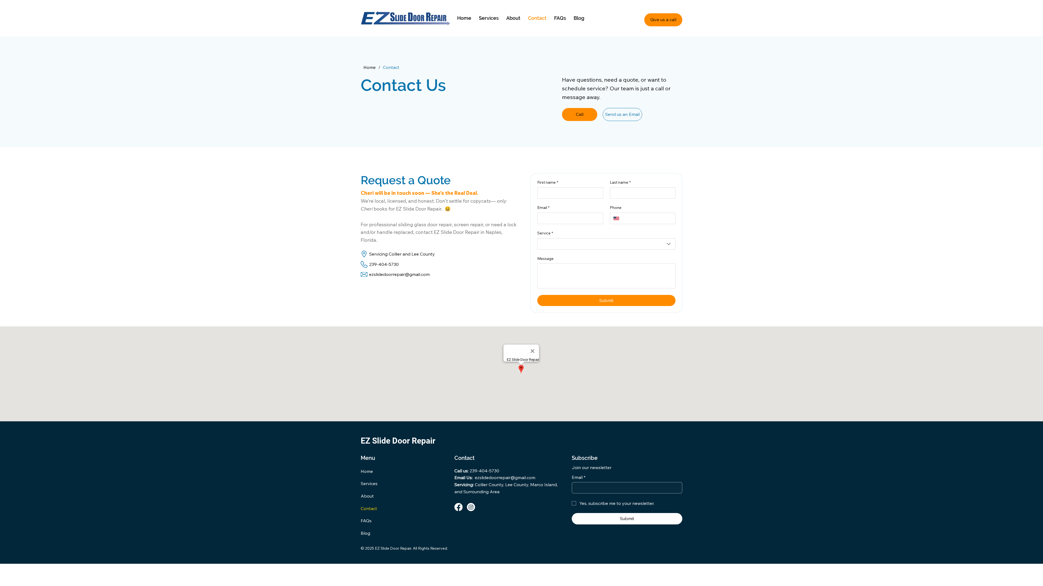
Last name (620, 182)
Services (369, 483)
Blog (365, 533)
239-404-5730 (384, 264)
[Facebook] (458, 507)
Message (545, 258)
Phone (615, 207)
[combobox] (606, 244)
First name (547, 182)
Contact (369, 508)
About (367, 496)
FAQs (366, 520)
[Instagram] (471, 507)
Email (543, 207)
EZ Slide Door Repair (398, 440)
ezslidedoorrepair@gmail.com (399, 274)
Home (367, 471)
